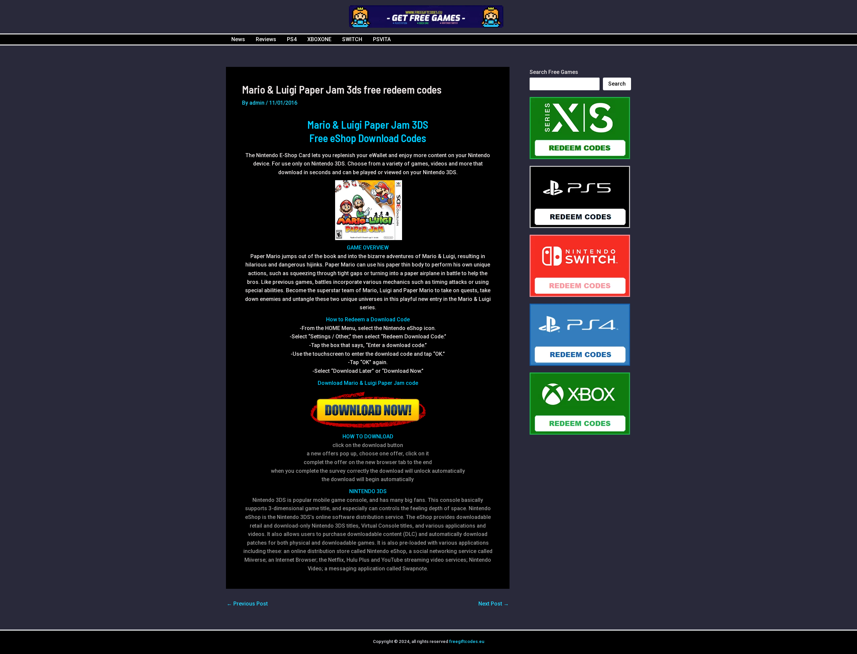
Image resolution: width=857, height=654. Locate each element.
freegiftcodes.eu (466, 641)
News (238, 39)
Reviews (266, 39)
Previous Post (247, 604)
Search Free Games (554, 72)
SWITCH (352, 39)
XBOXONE (319, 39)
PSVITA (382, 39)
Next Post (493, 604)
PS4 (292, 39)
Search (617, 84)
